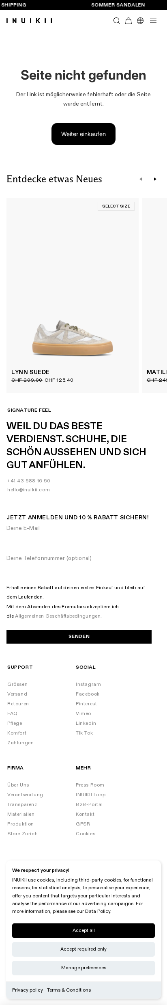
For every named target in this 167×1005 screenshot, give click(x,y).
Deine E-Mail (23, 528)
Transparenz (22, 805)
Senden (79, 636)
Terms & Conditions (69, 990)
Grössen (17, 684)
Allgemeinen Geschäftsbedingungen (58, 616)
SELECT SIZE (116, 206)
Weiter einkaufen (83, 133)
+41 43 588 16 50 (29, 481)
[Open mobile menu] (153, 20)
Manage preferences (83, 968)
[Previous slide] (140, 179)
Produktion (20, 824)
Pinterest (86, 704)
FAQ (12, 714)
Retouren (18, 704)
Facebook (88, 694)
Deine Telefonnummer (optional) (49, 558)
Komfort (16, 733)
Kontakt (85, 814)
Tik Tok (84, 733)
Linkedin (86, 723)
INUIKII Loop (90, 795)
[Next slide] (155, 179)
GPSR (83, 824)
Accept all (84, 930)
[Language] (140, 21)
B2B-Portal (89, 805)
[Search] (117, 21)
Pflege (14, 723)
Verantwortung (25, 795)
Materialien (21, 814)
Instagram (88, 684)
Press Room (90, 785)
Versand (17, 694)
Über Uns (18, 785)
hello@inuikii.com (28, 490)
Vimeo (83, 714)
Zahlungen (20, 743)
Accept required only (83, 949)
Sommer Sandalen (118, 5)
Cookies (85, 834)
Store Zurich (22, 834)
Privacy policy (27, 990)
